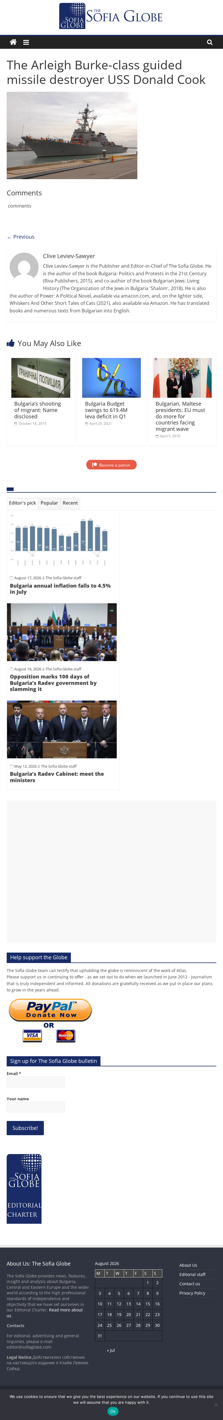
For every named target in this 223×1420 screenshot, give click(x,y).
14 (138, 1303)
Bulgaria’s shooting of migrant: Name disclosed (37, 410)
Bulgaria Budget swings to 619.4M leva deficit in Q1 (106, 410)
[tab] (22, 504)
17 (100, 1314)
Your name (18, 1099)
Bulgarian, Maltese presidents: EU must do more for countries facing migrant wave (180, 416)
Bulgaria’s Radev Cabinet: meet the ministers (57, 777)
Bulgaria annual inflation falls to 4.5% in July (60, 588)
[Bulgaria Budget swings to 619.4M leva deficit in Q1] (111, 361)
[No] (216, 1405)
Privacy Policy (192, 1293)
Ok (113, 1411)
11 (109, 1303)
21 (138, 1314)
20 (128, 1314)
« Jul (111, 1350)
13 (128, 1303)
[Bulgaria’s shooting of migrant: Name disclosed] (40, 361)
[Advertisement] (111, 871)
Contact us (189, 1283)
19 (119, 1314)
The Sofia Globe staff (63, 577)
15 (147, 1303)
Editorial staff (192, 1274)
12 (119, 1303)
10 (100, 1303)
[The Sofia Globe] (13, 42)
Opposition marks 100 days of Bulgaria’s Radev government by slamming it (53, 682)
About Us (188, 1265)
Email (14, 1073)
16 (157, 1303)
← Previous (21, 236)
